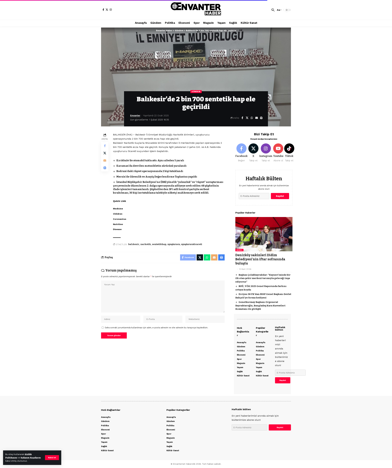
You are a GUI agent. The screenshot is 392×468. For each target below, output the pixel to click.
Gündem (196, 91)
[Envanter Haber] (196, 10)
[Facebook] (103, 9)
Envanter (135, 115)
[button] (52, 457)
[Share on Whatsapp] (252, 117)
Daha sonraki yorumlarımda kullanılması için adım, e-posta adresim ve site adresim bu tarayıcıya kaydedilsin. (156, 327)
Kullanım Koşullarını (31, 458)
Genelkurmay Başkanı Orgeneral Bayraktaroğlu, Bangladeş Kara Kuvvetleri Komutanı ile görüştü (260, 305)
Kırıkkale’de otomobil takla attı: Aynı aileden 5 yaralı (150, 160)
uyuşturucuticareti (191, 244)
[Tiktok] (289, 152)
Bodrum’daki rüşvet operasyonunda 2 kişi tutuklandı (149, 171)
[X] (107, 9)
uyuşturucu (174, 244)
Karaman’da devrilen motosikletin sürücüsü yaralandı (151, 165)
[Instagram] (111, 9)
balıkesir (133, 244)
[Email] (256, 117)
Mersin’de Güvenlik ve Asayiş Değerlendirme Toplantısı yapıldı (156, 176)
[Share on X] (247, 117)
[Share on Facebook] (242, 117)
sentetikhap (159, 244)
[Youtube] (278, 152)
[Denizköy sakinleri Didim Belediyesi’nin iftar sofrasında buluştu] (263, 234)
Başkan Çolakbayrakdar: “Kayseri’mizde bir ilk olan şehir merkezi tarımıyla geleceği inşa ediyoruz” (262, 278)
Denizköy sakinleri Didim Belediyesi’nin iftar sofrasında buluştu (260, 259)
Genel (239, 250)
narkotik (145, 244)
